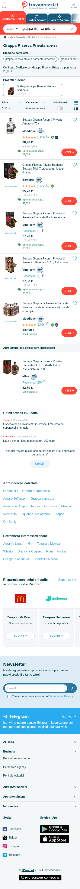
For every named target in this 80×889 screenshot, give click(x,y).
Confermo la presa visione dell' (43, 696)
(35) (39, 382)
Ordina (32, 102)
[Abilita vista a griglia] (76, 108)
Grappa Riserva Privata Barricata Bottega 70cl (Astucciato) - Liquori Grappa (43, 168)
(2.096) (41, 137)
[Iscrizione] (73, 688)
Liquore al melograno (35, 514)
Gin (30, 543)
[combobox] (11, 28)
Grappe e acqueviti (16, 559)
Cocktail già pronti (45, 559)
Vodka (61, 551)
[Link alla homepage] (5, 37)
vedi (68, 152)
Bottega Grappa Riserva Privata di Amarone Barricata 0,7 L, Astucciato (44, 215)
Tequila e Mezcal (48, 543)
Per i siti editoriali (14, 775)
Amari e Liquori (13, 543)
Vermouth (10, 514)
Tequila (35, 506)
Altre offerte (11, 186)
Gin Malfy (10, 521)
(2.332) (41, 186)
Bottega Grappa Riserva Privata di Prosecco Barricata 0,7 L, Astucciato (45, 260)
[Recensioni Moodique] (29, 137)
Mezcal (66, 506)
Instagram (14, 846)
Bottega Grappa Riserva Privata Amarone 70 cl (42, 121)
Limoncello (10, 491)
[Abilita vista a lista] (76, 103)
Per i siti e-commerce (16, 758)
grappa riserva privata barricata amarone (30, 59)
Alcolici (31, 37)
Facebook (14, 829)
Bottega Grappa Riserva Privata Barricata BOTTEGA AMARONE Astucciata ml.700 (42, 365)
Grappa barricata (42, 498)
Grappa (59, 514)
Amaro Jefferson (14, 498)
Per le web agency (14, 767)
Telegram (14, 854)
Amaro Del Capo (14, 506)
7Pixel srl (28, 870)
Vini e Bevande (17, 37)
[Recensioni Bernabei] (29, 186)
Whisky (8, 551)
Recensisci (29, 230)
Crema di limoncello (36, 491)
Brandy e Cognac (30, 551)
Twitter (12, 837)
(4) (38, 230)
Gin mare (50, 506)
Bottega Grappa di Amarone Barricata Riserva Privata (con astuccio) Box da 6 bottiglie (45, 307)
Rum (49, 551)
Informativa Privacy (61, 696)
